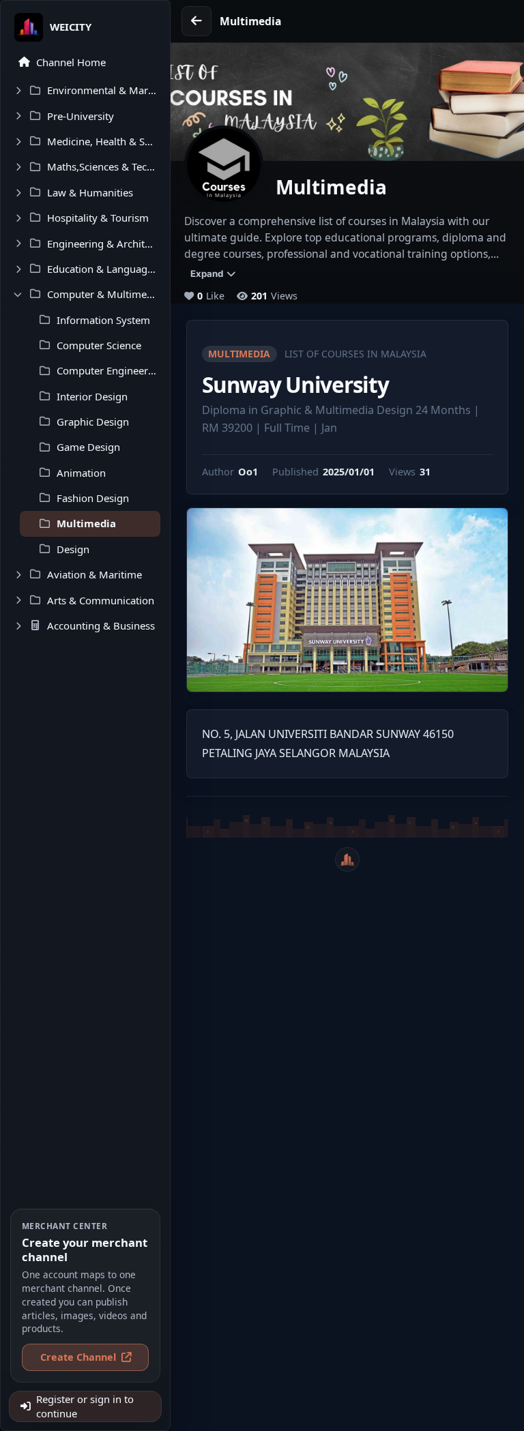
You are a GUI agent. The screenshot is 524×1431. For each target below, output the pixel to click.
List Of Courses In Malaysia (355, 353)
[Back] (196, 21)
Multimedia (239, 353)
